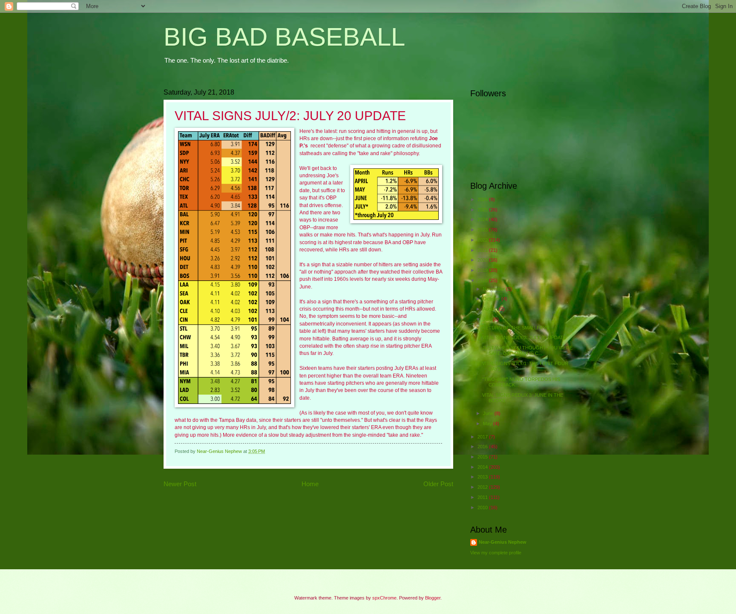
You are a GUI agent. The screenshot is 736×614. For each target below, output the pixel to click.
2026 (483, 199)
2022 (483, 239)
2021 (483, 250)
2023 (483, 229)
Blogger (432, 597)
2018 (483, 280)
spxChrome (384, 597)
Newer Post (180, 483)
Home (310, 483)
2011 (483, 497)
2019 (483, 270)
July (488, 319)
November (494, 288)
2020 (483, 259)
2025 (483, 209)
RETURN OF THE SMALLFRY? (515, 327)
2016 (483, 446)
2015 (483, 456)
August (491, 308)
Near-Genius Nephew (502, 542)
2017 (483, 436)
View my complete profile (495, 552)
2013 (483, 476)
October (492, 298)
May (488, 423)
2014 (483, 467)
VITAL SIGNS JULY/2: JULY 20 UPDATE (524, 337)
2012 (483, 487)
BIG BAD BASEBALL (284, 37)
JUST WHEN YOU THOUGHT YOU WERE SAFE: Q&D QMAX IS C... (527, 350)
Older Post (438, 483)
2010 (483, 507)
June (488, 413)
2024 (483, 219)
